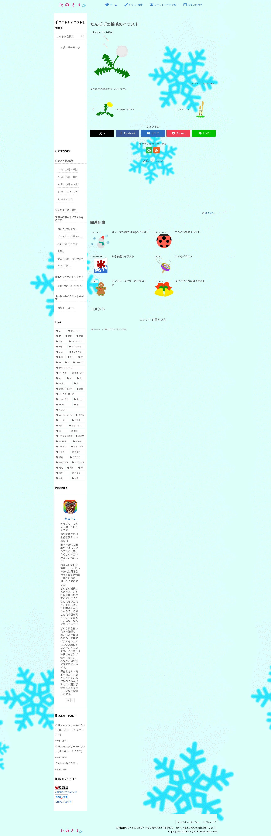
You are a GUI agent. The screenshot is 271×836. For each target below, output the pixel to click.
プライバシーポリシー (188, 822)
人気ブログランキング (66, 792)
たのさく (70, 519)
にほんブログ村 (63, 801)
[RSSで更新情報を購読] (156, 150)
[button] (82, 36)
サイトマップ (209, 822)
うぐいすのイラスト (66, 763)
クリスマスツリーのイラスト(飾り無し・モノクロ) (70, 749)
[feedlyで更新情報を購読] (149, 150)
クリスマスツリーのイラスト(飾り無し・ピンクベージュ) (70, 729)
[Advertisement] (153, 185)
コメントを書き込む (153, 319)
